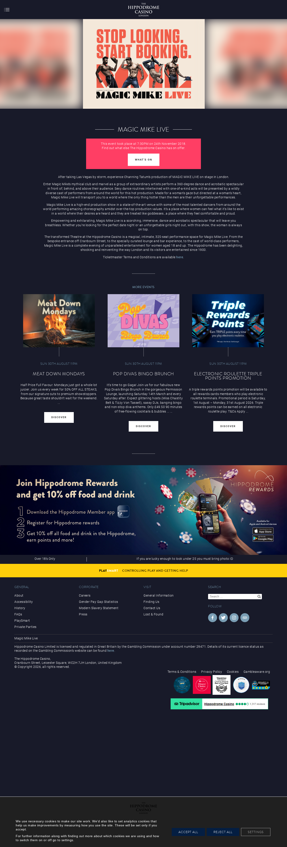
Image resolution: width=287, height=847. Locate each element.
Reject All (223, 832)
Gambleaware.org (257, 671)
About (19, 595)
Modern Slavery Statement (98, 608)
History (19, 608)
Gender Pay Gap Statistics (98, 602)
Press (83, 614)
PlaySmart (22, 620)
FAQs (18, 614)
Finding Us (151, 602)
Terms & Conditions (181, 671)
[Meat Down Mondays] (59, 320)
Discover (59, 417)
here (179, 257)
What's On (143, 159)
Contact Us (152, 608)
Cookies (233, 671)
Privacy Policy (211, 671)
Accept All (188, 832)
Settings (256, 832)
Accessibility (23, 602)
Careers (85, 595)
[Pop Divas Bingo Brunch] (143, 320)
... (168, 411)
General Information (159, 595)
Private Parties (25, 627)
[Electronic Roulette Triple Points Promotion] (228, 320)
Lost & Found (153, 614)
